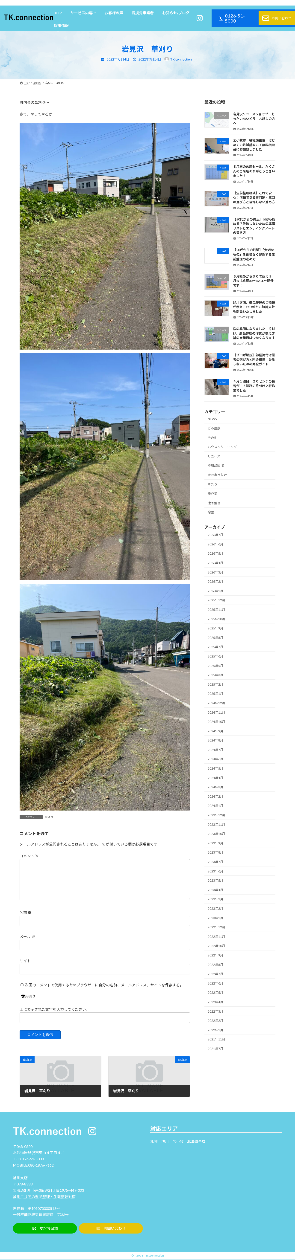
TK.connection (155, 1255)
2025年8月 (215, 638)
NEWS (212, 419)
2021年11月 (216, 1039)
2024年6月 (215, 759)
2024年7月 (215, 750)
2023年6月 (215, 871)
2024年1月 (215, 806)
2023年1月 (215, 918)
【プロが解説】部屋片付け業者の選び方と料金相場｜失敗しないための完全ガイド (254, 359)
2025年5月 (215, 666)
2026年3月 (215, 572)
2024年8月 (215, 740)
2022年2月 (215, 1020)
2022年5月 (215, 992)
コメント (29, 856)
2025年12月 (216, 600)
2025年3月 (215, 675)
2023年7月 (215, 862)
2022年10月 (216, 946)
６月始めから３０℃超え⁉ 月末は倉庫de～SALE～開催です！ (253, 280)
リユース (214, 456)
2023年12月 (216, 815)
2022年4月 (215, 1002)
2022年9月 (215, 955)
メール (27, 936)
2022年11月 (216, 936)
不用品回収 (216, 465)
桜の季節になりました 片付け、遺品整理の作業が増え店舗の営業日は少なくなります (254, 333)
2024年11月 (216, 712)
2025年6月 (215, 656)
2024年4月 (215, 778)
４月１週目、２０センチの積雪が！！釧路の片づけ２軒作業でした (254, 385)
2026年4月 (215, 563)
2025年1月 (215, 693)
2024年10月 (216, 722)
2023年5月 (215, 880)
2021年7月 (215, 1049)
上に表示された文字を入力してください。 (55, 1009)
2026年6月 (215, 544)
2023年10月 (216, 834)
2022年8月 (215, 965)
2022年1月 (215, 1030)
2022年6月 (215, 983)
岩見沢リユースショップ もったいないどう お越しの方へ (254, 118)
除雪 (211, 512)
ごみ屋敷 (214, 428)
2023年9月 (215, 843)
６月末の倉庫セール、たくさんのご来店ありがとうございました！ (254, 171)
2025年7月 (215, 647)
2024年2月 (215, 796)
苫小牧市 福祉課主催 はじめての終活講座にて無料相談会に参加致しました (254, 144)
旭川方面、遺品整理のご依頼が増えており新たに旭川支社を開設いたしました (254, 307)
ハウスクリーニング (222, 447)
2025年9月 (215, 628)
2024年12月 (216, 703)
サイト (25, 961)
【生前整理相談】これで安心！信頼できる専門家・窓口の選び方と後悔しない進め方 (254, 197)
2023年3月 (215, 899)
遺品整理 (214, 503)
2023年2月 (215, 908)
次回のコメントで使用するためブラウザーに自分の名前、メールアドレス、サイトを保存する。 (104, 984)
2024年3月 (215, 787)
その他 (212, 438)
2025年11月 (216, 609)
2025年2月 (215, 684)
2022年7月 (215, 974)
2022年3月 (215, 1011)
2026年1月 (215, 591)
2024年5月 (215, 768)
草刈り (49, 817)
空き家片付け (217, 475)
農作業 (212, 493)
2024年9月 (215, 731)
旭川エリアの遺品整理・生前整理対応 (44, 1196)
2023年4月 (215, 890)
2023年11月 (216, 824)
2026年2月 (215, 581)
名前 (25, 912)
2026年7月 (215, 535)
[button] (45, 1228)
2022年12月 (216, 927)
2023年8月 (215, 852)
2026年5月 (215, 553)
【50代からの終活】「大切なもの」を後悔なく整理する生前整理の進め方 (254, 254)
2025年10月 (216, 619)
